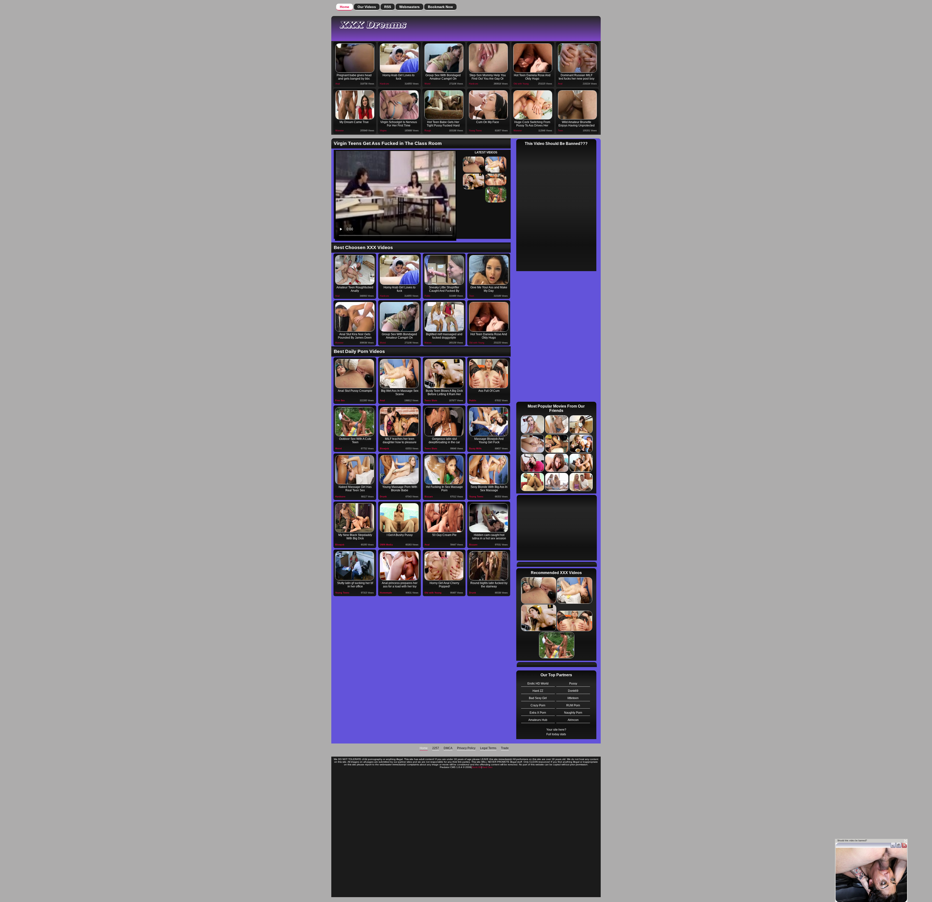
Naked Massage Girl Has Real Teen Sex (355, 488)
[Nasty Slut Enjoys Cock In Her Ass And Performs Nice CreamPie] (488, 373)
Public (427, 296)
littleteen (573, 698)
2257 (435, 748)
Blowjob (384, 448)
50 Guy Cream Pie (444, 535)
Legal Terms (488, 748)
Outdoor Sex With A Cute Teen (355, 440)
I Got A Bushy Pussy (400, 535)
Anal (337, 84)
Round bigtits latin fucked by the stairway (489, 584)
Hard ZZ (538, 691)
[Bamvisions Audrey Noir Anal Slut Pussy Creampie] (354, 373)
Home (344, 7)
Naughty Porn (573, 712)
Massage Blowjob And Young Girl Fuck (489, 440)
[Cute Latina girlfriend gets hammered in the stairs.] (488, 565)
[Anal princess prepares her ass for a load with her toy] (399, 565)
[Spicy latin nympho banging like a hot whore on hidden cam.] (488, 517)
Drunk (383, 496)
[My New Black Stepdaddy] (354, 517)
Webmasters (409, 7)
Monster (339, 130)
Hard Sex (487, 767)
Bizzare (428, 496)
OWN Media (386, 544)
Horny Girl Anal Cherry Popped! (444, 584)
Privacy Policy (466, 748)
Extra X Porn (538, 712)
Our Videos (367, 7)
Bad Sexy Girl (538, 698)
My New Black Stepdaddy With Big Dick (355, 536)
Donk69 (573, 691)
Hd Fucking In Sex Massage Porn (444, 488)
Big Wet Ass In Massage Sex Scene (399, 392)
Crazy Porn (538, 705)
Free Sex (340, 400)
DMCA (448, 748)
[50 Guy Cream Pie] (443, 517)
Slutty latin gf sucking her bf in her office (355, 584)
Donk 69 (476, 767)
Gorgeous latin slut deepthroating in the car (444, 440)
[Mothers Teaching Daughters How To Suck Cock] (399, 421)
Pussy (573, 683)
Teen (560, 130)
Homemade (386, 593)
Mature (428, 343)
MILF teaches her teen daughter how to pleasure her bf (399, 441)
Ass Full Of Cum (488, 391)
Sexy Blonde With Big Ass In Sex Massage (489, 488)
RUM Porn (573, 705)
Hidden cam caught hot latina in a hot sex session (489, 536)
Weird (427, 84)
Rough (427, 130)
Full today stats (556, 734)
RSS (387, 7)
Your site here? (556, 729)
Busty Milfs (475, 448)
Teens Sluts (430, 400)
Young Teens (475, 130)
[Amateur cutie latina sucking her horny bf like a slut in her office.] (354, 565)
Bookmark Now (440, 7)
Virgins (383, 130)
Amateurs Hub (537, 720)
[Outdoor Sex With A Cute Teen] (354, 421)
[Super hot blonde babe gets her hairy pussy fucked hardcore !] (399, 517)
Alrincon (573, 720)
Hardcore (384, 84)
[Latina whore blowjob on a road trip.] (443, 421)
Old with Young (521, 84)
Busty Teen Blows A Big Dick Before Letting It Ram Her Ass (444, 393)
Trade (505, 748)
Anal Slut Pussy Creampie (355, 391)
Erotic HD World (538, 683)
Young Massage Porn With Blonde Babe (399, 488)
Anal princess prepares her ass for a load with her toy (399, 584)
